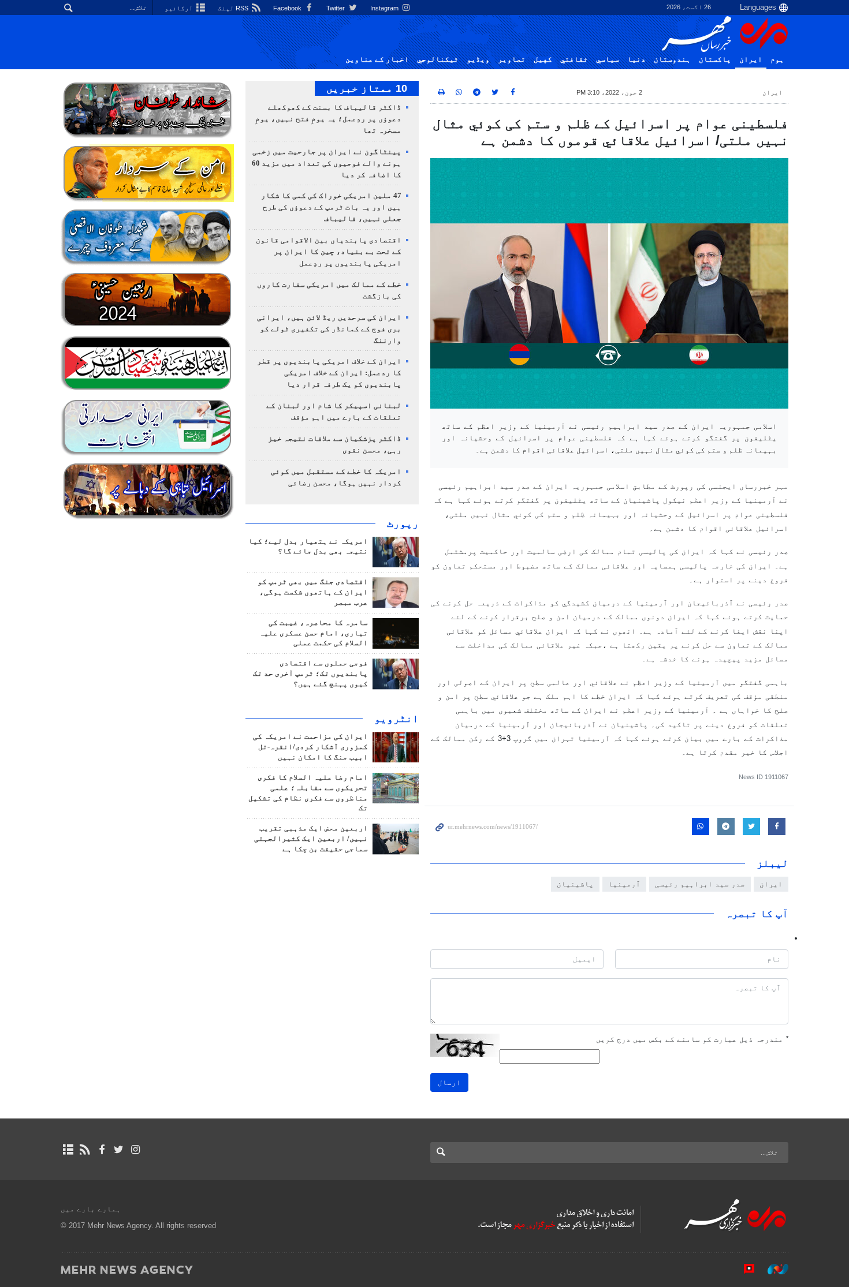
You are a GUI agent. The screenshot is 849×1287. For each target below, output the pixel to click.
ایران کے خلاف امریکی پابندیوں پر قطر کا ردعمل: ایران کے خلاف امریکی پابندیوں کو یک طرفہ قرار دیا (329, 372)
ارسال (449, 1082)
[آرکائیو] (68, 1149)
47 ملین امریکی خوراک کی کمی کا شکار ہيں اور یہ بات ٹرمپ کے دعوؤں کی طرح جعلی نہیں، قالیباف (331, 207)
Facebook (288, 8)
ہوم (777, 59)
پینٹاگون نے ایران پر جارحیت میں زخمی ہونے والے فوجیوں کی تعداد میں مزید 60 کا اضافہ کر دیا (326, 163)
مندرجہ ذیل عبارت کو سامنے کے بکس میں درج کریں (692, 1039)
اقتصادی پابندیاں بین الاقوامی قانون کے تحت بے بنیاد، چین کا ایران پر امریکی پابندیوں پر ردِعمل (328, 251)
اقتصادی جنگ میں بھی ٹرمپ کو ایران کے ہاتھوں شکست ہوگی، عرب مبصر (313, 592)
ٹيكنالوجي (438, 59)
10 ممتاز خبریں (366, 88)
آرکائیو (180, 8)
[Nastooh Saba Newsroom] (772, 1269)
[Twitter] (118, 1149)
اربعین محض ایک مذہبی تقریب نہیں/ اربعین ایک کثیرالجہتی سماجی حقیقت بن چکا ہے (311, 838)
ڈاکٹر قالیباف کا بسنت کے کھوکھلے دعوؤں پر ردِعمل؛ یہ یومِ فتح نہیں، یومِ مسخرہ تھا (328, 118)
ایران (750, 59)
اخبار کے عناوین (377, 59)
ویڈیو (478, 59)
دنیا (636, 59)
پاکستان (715, 59)
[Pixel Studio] (743, 1269)
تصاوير (512, 59)
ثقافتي (574, 59)
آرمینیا (624, 884)
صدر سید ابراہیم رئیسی (700, 884)
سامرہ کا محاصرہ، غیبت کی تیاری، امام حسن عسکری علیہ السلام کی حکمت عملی (313, 633)
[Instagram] (135, 1149)
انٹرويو (396, 718)
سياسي (607, 59)
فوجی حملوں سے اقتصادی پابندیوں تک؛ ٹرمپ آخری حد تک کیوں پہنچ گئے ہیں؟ (310, 673)
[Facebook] (101, 1149)
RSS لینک (234, 8)
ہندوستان (672, 59)
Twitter (336, 8)
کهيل (543, 59)
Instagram (385, 8)
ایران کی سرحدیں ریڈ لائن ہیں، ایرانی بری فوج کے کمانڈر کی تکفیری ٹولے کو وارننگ (329, 329)
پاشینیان (575, 884)
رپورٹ (403, 523)
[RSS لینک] (84, 1149)
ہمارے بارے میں (91, 1208)
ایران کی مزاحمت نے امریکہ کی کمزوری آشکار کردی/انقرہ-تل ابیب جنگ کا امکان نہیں (310, 746)
